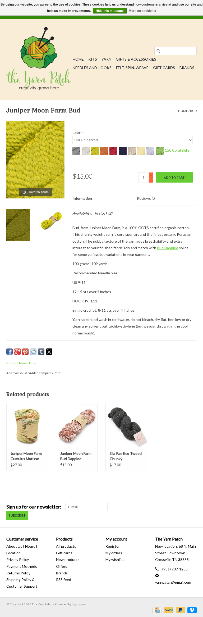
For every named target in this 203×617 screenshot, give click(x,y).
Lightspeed (79, 604)
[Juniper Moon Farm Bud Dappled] (77, 426)
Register (112, 546)
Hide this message (110, 11)
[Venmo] (191, 610)
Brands (186, 67)
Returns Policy (18, 573)
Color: (77, 133)
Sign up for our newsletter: (33, 507)
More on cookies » (142, 11)
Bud (193, 111)
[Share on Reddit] (33, 351)
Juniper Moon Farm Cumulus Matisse (26, 456)
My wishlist (114, 559)
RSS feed (63, 579)
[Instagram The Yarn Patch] (192, 507)
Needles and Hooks (92, 67)
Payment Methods (21, 566)
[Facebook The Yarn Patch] (183, 507)
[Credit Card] (156, 610)
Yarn (106, 59)
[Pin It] (25, 351)
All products (66, 546)
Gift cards (164, 67)
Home (78, 59)
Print (57, 373)
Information (82, 198)
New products (68, 559)
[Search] (158, 51)
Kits (92, 59)
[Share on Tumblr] (41, 351)
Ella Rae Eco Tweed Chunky (126, 456)
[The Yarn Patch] (38, 59)
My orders (113, 553)
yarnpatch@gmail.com (173, 582)
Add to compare (40, 373)
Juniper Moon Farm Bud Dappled (75, 456)
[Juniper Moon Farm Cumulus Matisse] (27, 426)
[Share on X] (49, 351)
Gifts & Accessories (136, 59)
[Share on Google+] (17, 351)
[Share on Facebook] (9, 351)
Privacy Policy (17, 559)
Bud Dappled (167, 248)
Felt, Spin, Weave (132, 67)
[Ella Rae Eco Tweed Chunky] (126, 426)
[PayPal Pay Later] (180, 610)
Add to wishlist (16, 373)
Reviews (146, 198)
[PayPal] (168, 610)
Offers (61, 566)
